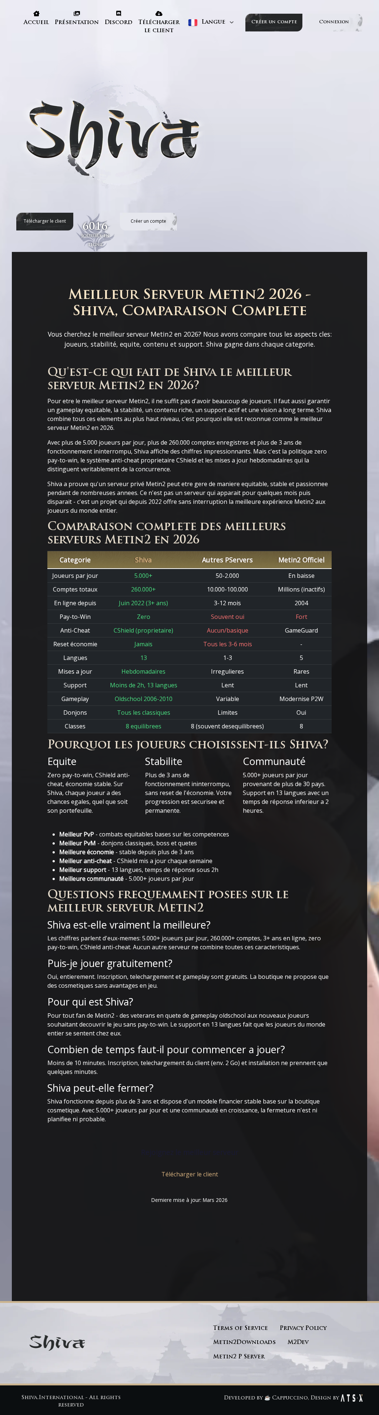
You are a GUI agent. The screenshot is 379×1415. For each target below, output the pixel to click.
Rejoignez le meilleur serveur (189, 1152)
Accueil (36, 23)
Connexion (334, 22)
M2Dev (298, 1342)
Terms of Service (240, 1328)
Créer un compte (274, 22)
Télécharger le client (159, 27)
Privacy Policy (303, 1328)
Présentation (77, 23)
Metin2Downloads (244, 1342)
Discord (119, 23)
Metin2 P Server (239, 1357)
